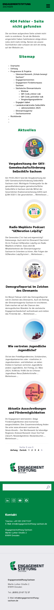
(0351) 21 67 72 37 (21, 592)
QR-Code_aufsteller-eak (32, 97)
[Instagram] (14, 500)
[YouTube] (20, 500)
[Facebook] (26, 500)
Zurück (23, 450)
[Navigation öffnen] (48, 6)
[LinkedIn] (7, 500)
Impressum (15, 119)
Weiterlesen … (41, 195)
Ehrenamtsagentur (24, 111)
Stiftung (14, 69)
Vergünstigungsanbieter (31, 99)
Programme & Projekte (20, 71)
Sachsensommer (23, 114)
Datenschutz (16, 122)
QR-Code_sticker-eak (31, 94)
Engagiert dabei (23, 102)
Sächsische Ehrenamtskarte (28, 88)
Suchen (48, 487)
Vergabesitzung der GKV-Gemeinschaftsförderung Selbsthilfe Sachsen (27, 167)
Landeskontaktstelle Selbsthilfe (30, 105)
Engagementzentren (25, 80)
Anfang (14, 450)
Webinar (24, 91)
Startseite (15, 66)
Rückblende (15, 116)
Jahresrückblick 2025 (31, 108)
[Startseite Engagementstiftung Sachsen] (27, 469)
